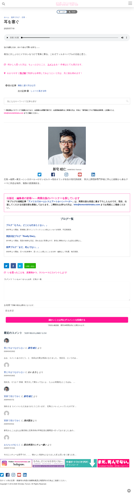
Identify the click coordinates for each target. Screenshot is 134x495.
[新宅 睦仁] (67, 146)
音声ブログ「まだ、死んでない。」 (23, 247)
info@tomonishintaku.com (13, 113)
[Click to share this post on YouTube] (80, 174)
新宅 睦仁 (67, 169)
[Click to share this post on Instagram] (67, 174)
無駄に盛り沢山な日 (26, 85)
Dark (73, 12)
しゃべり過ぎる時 (38, 90)
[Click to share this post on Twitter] (40, 174)
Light (63, 12)
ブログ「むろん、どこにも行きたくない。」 (27, 225)
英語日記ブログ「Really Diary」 (21, 236)
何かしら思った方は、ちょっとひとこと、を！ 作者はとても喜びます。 (45, 64)
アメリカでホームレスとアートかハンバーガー (50, 201)
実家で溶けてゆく (12, 396)
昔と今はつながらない (14, 347)
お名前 (19, 305)
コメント (23, 279)
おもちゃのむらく (12, 444)
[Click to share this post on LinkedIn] (94, 174)
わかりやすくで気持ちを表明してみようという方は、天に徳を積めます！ (44, 73)
